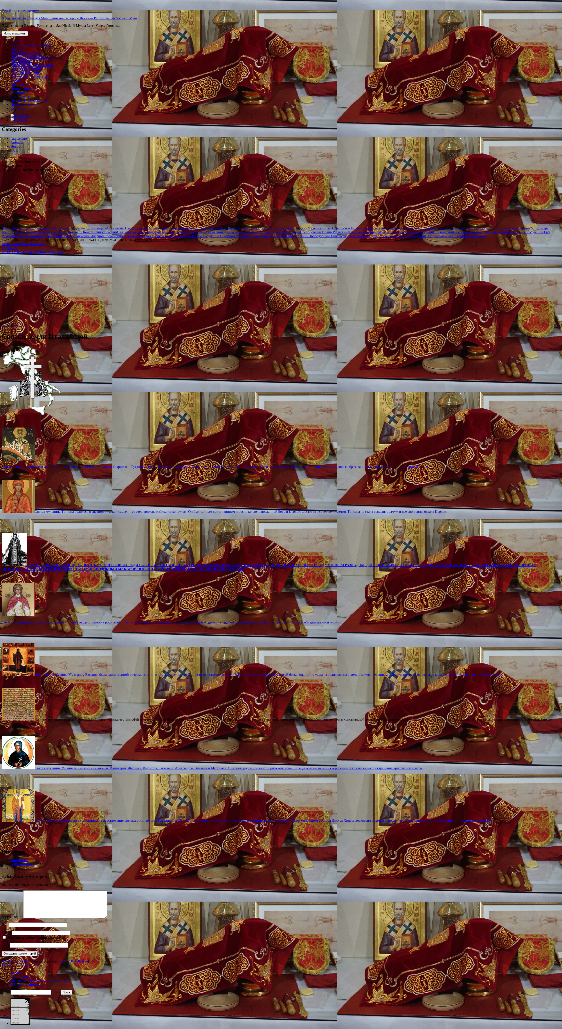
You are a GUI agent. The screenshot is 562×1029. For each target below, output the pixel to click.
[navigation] (281, 983)
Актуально (19, 138)
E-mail (6, 933)
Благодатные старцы (26, 69)
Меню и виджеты (15, 33)
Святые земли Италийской (30, 77)
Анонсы (17, 142)
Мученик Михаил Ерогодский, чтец (273, 232)
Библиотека (19, 92)
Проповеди (19, 85)
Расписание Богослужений (31, 45)
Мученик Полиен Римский (185, 236)
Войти (83, 961)
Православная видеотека (29, 100)
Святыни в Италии (25, 73)
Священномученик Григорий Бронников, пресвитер (156, 232)
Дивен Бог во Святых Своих (32, 65)
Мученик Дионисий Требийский (428, 232)
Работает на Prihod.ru (17, 961)
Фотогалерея (20, 96)
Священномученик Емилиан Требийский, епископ (491, 232)
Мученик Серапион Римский (227, 236)
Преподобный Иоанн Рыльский (324, 232)
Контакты (18, 108)
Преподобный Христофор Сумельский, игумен (344, 236)
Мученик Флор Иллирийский (241, 228)
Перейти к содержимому (20, 11)
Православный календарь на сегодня (38, 980)
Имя (5, 924)
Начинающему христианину (32, 57)
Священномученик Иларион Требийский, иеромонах (101, 236)
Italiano (21, 120)
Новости (17, 49)
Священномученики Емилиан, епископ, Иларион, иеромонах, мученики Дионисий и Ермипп (433, 228)
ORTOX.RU (67, 961)
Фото (14, 150)
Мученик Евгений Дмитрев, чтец (220, 232)
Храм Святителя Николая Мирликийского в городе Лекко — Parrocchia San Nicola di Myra (69, 18)
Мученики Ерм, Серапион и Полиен (335, 228)
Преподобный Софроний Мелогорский (278, 236)
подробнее (10, 248)
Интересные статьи (25, 53)
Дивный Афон (21, 61)
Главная (16, 41)
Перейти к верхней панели (22, 965)
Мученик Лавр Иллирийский (285, 228)
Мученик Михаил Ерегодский (402, 236)
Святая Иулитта (153, 236)
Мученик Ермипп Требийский (38, 236)
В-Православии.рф (25, 984)
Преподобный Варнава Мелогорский (376, 232)
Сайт (5, 945)
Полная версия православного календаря (32, 252)
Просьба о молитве (25, 104)
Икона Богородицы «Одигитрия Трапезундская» (111, 228)
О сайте (16, 81)
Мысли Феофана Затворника (23, 244)
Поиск (56, 992)
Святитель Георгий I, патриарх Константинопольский (76, 232)
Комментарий (12, 917)
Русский (23, 116)
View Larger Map (12, 326)
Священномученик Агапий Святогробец (455, 236)
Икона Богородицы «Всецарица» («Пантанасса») (38, 228)
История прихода (23, 89)
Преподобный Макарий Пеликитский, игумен (184, 228)
